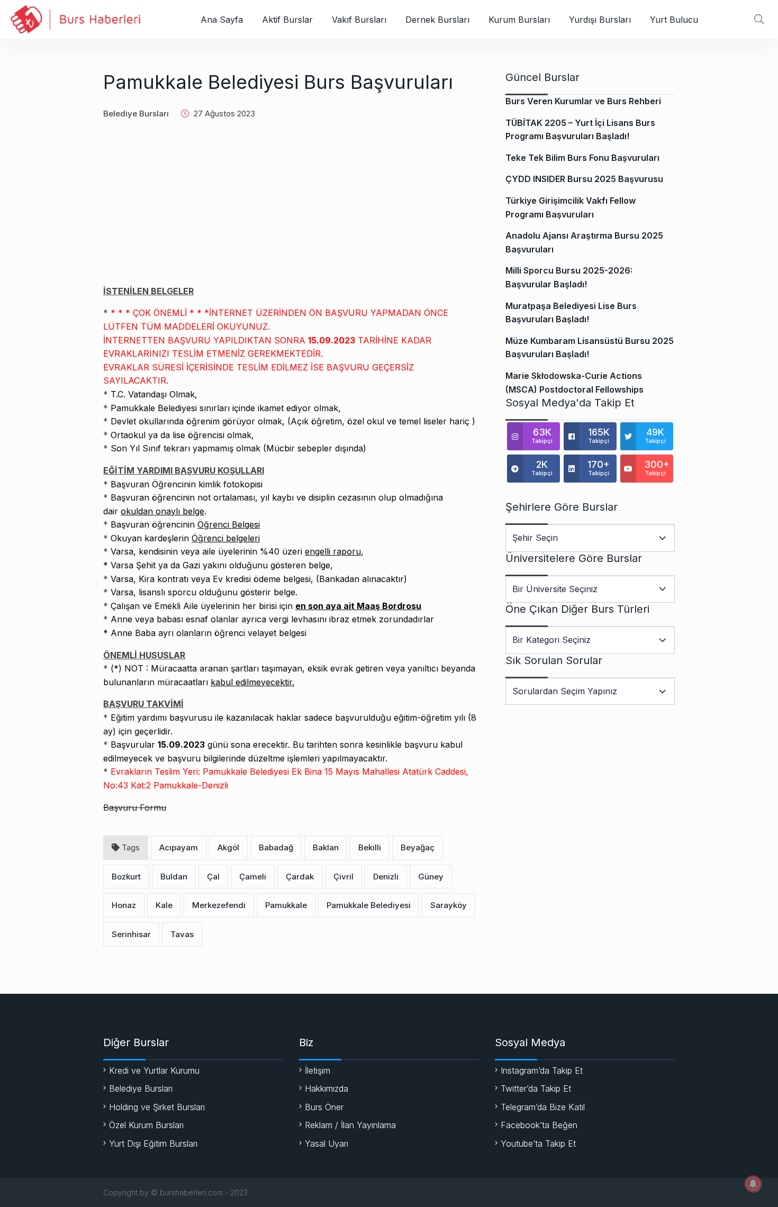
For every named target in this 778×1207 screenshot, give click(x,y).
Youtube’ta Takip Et (538, 1143)
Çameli (252, 877)
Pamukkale (286, 905)
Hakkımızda (326, 1088)
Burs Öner (324, 1107)
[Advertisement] (291, 211)
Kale (164, 905)
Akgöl (228, 847)
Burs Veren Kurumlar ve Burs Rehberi (583, 101)
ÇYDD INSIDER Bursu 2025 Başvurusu (584, 179)
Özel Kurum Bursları (146, 1125)
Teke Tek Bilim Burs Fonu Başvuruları (582, 157)
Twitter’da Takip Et (536, 1088)
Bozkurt (126, 877)
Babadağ (276, 847)
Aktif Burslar (287, 19)
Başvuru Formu (134, 807)
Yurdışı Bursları (600, 19)
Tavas (182, 934)
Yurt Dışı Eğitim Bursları (153, 1143)
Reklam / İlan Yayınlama (350, 1125)
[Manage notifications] (753, 1183)
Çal (213, 877)
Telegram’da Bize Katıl (543, 1107)
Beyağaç (418, 847)
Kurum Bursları (519, 19)
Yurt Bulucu (674, 19)
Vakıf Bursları (359, 19)
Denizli (386, 877)
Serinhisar (131, 934)
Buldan (173, 877)
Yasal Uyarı (326, 1143)
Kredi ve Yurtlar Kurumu (154, 1070)
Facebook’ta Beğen (539, 1125)
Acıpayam (178, 847)
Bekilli (369, 847)
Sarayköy (448, 905)
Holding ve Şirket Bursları (157, 1107)
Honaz (124, 905)
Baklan (326, 847)
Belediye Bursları (136, 113)
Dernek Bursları (437, 19)
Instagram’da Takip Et (542, 1070)
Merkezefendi (219, 905)
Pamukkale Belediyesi (369, 905)
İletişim (317, 1070)
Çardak (300, 877)
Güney (431, 877)
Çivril (343, 877)
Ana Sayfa (222, 19)
